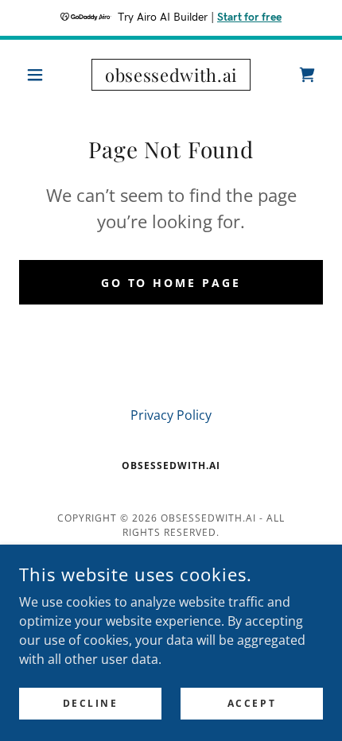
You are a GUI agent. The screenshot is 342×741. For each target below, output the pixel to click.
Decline (91, 703)
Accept (251, 703)
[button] (41, 75)
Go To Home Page (171, 282)
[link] (170, 75)
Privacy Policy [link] (171, 415)
